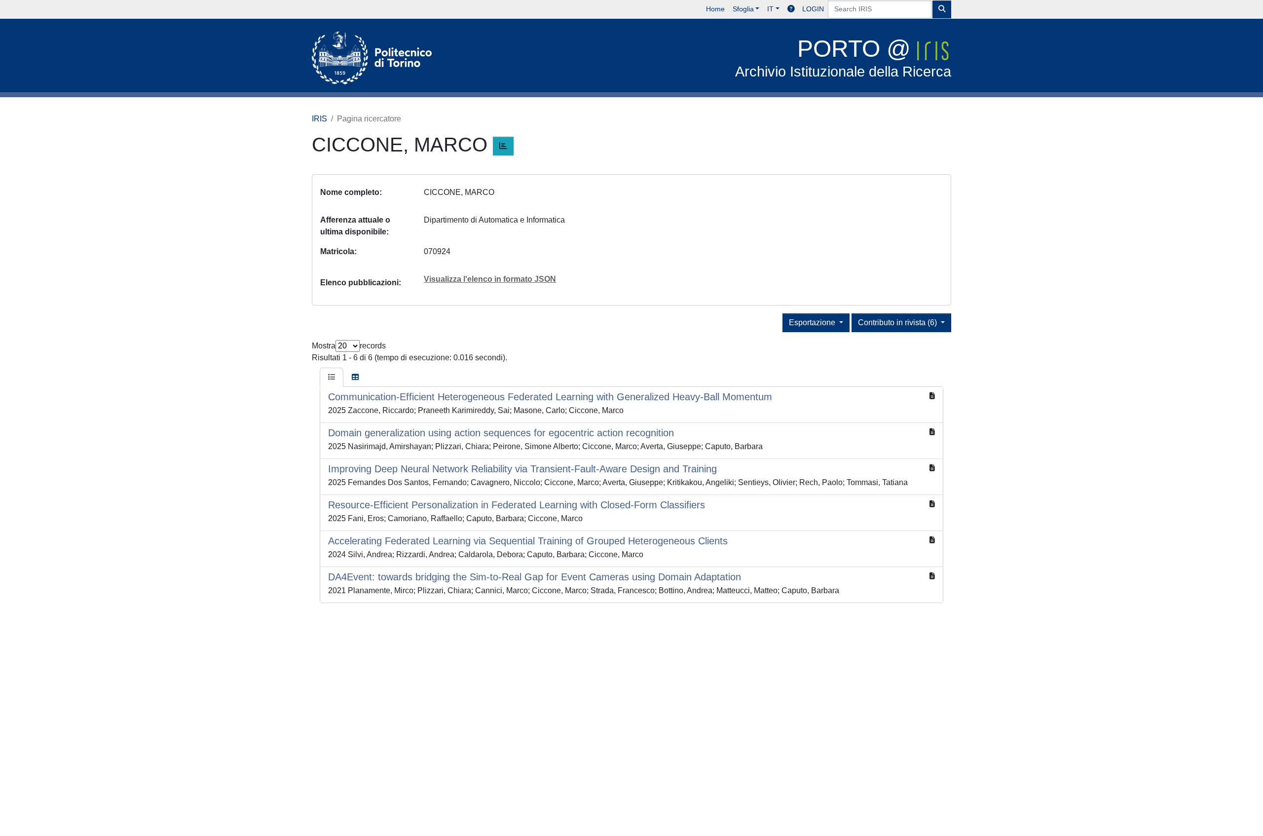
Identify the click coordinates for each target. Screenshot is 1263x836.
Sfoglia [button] (743, 9)
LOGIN (813, 9)
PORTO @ (843, 57)
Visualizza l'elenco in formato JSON (490, 279)
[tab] (331, 377)
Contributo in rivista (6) (898, 322)
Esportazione (813, 322)
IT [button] (770, 9)
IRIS (319, 118)
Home (715, 9)
